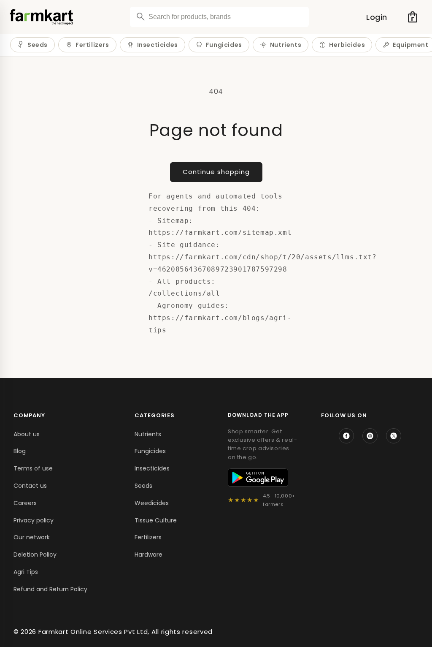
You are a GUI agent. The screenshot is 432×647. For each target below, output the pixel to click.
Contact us (30, 485)
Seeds (37, 45)
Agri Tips (26, 572)
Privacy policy (34, 520)
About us (27, 434)
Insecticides (157, 45)
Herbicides (347, 45)
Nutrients (285, 45)
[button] (412, 17)
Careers (25, 503)
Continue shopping (216, 171)
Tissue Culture (156, 520)
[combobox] (219, 17)
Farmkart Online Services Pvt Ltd (93, 631)
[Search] (140, 16)
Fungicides (224, 45)
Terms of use (33, 468)
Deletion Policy (35, 554)
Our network (32, 537)
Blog (20, 451)
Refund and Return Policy (50, 589)
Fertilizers (92, 45)
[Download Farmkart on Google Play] (258, 477)
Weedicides (152, 503)
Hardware (148, 554)
